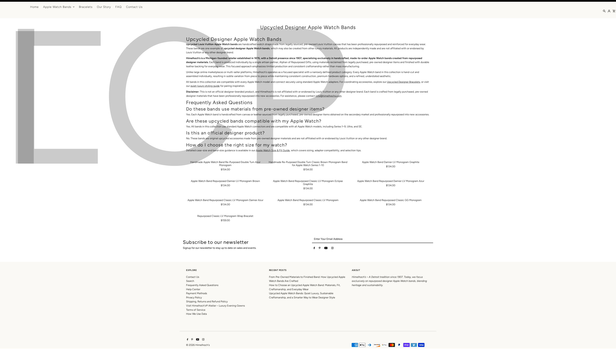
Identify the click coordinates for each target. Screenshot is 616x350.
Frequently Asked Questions (202, 285)
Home (34, 7)
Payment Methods (196, 293)
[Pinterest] (320, 249)
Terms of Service (195, 309)
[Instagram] (332, 249)
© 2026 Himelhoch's (198, 344)
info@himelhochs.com (329, 95)
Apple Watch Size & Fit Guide (273, 150)
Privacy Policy (194, 297)
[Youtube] (326, 249)
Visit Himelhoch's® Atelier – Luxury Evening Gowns (215, 305)
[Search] (604, 11)
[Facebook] (314, 249)
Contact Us (134, 7)
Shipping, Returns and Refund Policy (207, 301)
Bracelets (85, 7)
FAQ (118, 7)
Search (190, 280)
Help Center (193, 289)
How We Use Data (196, 313)
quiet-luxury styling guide (205, 85)
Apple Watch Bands (57, 7)
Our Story (104, 7)
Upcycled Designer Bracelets (403, 81)
